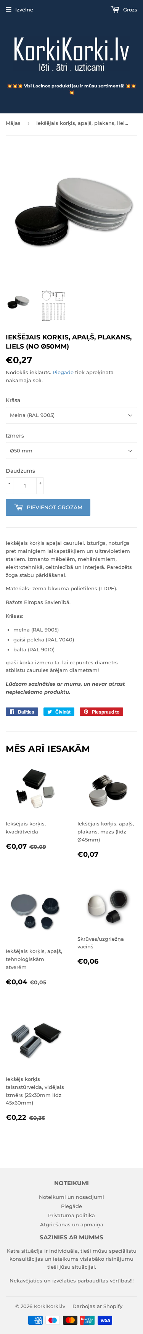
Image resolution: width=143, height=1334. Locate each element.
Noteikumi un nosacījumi (71, 1197)
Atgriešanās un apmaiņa (71, 1224)
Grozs (129, 9)
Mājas (13, 123)
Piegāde (63, 372)
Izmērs (15, 435)
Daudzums (20, 470)
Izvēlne (24, 9)
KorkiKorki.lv (49, 1306)
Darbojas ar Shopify (97, 1306)
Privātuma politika (71, 1215)
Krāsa (13, 400)
